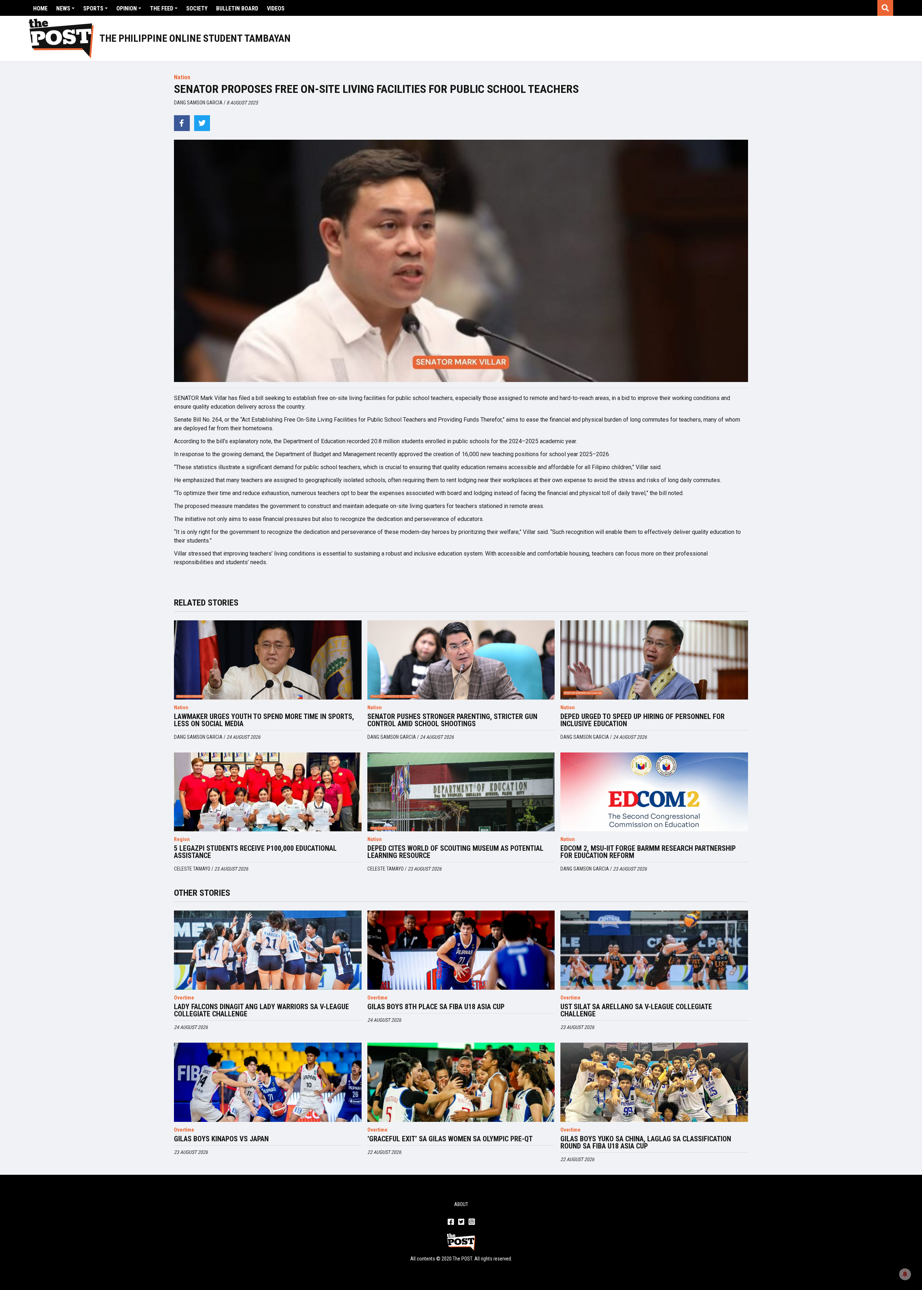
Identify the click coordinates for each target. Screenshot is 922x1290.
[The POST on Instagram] (472, 1222)
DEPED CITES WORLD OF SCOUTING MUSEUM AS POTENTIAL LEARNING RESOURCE (455, 852)
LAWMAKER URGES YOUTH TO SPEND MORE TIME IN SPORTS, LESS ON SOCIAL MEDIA (264, 720)
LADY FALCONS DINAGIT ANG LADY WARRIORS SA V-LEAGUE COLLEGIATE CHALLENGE (261, 1010)
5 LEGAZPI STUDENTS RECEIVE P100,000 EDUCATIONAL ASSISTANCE (255, 852)
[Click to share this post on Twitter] (202, 123)
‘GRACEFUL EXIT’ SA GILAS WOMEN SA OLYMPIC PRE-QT (450, 1138)
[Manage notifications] (905, 1274)
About (461, 1204)
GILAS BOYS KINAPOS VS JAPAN (221, 1138)
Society (196, 8)
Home (40, 8)
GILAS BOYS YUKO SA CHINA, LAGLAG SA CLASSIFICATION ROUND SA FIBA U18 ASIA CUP (645, 1142)
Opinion (126, 8)
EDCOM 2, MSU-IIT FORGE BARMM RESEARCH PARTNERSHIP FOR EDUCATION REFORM (648, 852)
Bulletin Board (237, 8)
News (63, 8)
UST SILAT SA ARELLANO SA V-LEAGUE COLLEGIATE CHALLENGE (636, 1010)
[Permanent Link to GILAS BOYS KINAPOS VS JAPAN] (268, 1082)
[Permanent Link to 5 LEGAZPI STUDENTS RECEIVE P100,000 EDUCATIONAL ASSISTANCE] (268, 792)
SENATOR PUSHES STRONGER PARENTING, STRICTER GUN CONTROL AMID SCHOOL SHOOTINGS (452, 720)
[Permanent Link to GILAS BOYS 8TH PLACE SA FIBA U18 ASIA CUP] (461, 950)
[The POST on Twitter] (461, 1222)
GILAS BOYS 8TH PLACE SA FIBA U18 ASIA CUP (436, 1006)
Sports (93, 8)
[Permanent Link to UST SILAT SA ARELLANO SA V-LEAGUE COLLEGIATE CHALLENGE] (654, 950)
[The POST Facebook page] (451, 1222)
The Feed (161, 8)
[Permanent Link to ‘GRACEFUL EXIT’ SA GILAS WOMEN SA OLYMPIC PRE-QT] (461, 1082)
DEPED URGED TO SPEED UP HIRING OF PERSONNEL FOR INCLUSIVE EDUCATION (642, 720)
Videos (276, 8)
